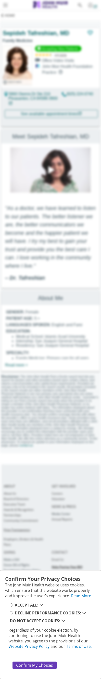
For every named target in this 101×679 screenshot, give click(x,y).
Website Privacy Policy (29, 646)
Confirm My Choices (34, 665)
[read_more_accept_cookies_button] (41, 605)
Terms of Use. (79, 646)
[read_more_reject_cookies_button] (63, 621)
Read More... (82, 595)
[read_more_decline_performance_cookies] (84, 613)
